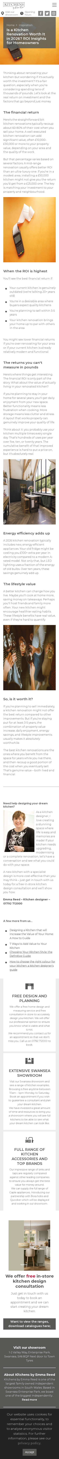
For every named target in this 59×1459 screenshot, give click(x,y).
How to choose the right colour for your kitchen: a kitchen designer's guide (32, 965)
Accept (29, 1452)
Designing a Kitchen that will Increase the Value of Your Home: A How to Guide (32, 934)
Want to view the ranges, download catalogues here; (29, 1324)
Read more (29, 1399)
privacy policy (29, 1443)
